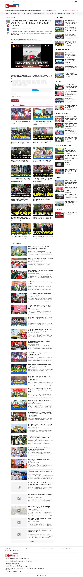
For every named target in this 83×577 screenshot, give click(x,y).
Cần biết (35, 249)
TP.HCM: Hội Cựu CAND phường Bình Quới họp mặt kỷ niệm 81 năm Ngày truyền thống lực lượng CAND (40, 390)
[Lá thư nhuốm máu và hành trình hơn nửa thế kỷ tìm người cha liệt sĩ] (19, 534)
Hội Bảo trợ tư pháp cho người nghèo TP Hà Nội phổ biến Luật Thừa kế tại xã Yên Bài (42, 123)
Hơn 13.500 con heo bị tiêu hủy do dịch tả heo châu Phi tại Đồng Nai (42, 142)
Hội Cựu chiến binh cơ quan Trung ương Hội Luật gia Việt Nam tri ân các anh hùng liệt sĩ (70, 150)
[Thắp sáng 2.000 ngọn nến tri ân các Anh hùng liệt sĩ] (19, 475)
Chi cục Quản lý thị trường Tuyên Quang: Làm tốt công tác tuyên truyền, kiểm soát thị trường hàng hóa (40, 319)
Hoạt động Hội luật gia (63, 145)
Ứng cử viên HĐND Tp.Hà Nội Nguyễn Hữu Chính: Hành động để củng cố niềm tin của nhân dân (71, 171)
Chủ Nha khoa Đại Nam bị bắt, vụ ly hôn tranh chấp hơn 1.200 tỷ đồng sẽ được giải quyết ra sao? (42, 180)
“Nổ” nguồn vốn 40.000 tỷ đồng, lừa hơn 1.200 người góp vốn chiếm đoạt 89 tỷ (43, 237)
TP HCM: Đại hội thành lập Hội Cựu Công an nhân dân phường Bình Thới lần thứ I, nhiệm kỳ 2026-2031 (40, 307)
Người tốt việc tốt (39, 261)
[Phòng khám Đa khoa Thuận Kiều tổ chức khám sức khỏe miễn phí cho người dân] (19, 452)
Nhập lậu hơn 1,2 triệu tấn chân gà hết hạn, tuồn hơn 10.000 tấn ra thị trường (20, 237)
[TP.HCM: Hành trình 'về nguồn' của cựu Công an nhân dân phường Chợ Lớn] (19, 298)
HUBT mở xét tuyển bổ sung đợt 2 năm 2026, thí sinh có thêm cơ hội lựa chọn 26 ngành (71, 182)
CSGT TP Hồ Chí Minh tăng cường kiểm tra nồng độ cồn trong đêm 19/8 (20, 122)
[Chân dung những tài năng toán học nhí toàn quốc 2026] (59, 61)
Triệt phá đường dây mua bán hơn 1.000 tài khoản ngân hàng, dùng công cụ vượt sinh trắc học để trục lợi (20, 199)
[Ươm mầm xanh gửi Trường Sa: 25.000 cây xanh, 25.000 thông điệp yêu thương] (19, 405)
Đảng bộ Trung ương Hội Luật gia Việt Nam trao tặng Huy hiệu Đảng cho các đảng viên (71, 157)
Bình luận (7, 22)
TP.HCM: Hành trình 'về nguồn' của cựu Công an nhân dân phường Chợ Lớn (71, 196)
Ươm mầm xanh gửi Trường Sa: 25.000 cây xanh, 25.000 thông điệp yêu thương (70, 132)
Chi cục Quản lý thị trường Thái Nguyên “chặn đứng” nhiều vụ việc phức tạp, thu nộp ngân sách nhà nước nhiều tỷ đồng (40, 378)
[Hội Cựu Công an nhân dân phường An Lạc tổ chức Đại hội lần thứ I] (19, 345)
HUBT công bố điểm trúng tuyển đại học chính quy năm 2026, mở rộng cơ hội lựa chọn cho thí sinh (71, 203)
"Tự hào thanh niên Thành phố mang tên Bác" (71, 74)
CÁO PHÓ (67, 162)
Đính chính (59, 209)
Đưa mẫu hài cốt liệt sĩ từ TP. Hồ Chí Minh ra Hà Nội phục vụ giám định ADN (38, 10)
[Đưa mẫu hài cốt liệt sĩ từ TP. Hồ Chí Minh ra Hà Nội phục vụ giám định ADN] (19, 274)
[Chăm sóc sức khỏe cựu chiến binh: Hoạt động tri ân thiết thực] (19, 499)
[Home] (8, 25)
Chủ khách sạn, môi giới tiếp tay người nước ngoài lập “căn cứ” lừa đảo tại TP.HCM (42, 199)
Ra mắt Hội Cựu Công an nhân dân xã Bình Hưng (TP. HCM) (71, 189)
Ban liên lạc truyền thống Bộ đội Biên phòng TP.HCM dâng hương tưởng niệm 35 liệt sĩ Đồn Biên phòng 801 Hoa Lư (39, 555)
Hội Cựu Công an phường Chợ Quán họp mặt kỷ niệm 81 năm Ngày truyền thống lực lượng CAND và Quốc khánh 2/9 (40, 414)
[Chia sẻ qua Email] (8, 33)
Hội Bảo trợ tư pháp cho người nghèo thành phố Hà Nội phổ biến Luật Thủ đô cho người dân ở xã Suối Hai (20, 142)
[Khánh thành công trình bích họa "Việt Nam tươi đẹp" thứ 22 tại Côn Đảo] (19, 522)
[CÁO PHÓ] (59, 164)
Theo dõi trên (22, 28)
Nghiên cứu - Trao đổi (40, 380)
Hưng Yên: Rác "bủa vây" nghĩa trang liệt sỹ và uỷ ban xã (24, 39)
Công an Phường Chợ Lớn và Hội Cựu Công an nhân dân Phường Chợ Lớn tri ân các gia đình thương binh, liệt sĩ (39, 508)
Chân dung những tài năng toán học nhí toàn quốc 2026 (70, 61)
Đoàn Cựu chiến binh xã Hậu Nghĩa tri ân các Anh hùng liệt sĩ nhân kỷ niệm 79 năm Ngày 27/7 (71, 139)
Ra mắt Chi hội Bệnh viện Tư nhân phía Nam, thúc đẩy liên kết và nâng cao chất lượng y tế (40, 330)
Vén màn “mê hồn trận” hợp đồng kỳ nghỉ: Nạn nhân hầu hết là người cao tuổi (42, 219)
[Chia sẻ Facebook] (8, 29)
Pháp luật (59, 17)
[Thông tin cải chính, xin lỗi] (59, 215)
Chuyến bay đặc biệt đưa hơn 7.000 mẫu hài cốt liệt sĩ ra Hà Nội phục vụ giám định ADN (71, 118)
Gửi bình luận (15, 100)
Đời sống (37, 273)
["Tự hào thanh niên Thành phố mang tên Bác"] (59, 75)
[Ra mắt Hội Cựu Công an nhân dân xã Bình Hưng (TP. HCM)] (19, 286)
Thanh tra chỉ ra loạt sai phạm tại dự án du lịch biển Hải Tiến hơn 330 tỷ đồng (20, 161)
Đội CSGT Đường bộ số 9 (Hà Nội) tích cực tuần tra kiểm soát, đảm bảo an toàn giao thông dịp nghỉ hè (20, 180)
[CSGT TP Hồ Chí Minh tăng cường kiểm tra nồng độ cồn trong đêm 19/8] (19, 357)
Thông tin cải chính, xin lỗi (71, 212)
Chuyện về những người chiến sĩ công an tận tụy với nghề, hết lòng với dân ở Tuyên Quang (40, 365)
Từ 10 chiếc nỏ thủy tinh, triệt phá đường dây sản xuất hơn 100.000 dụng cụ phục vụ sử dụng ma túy (20, 219)
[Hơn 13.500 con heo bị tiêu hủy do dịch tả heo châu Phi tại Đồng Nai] (59, 43)
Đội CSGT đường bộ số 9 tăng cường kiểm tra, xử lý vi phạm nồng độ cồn (42, 161)
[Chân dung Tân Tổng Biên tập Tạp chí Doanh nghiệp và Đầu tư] (19, 463)
